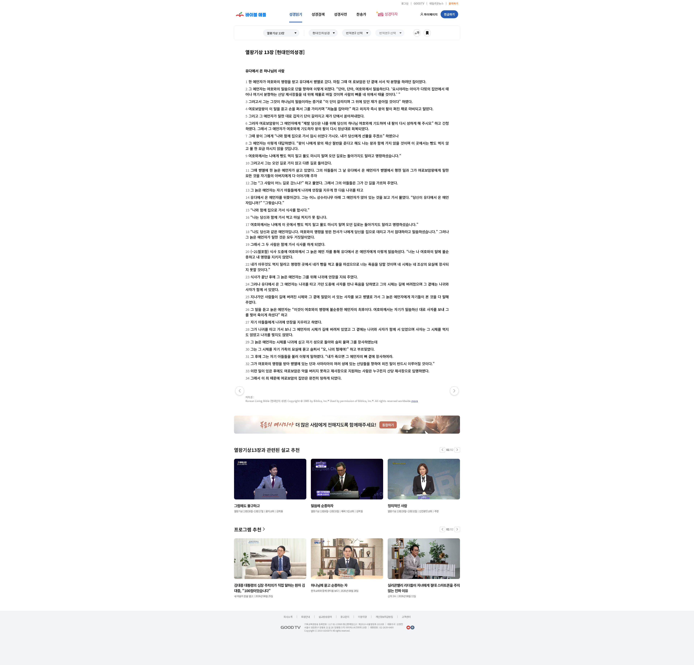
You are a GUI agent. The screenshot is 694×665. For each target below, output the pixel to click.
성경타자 (391, 14)
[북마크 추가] (427, 33)
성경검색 (318, 14)
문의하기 (453, 3)
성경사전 (340, 14)
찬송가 (361, 14)
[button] (281, 33)
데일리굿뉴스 (436, 3)
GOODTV (419, 3)
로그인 (404, 3)
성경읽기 (295, 14)
